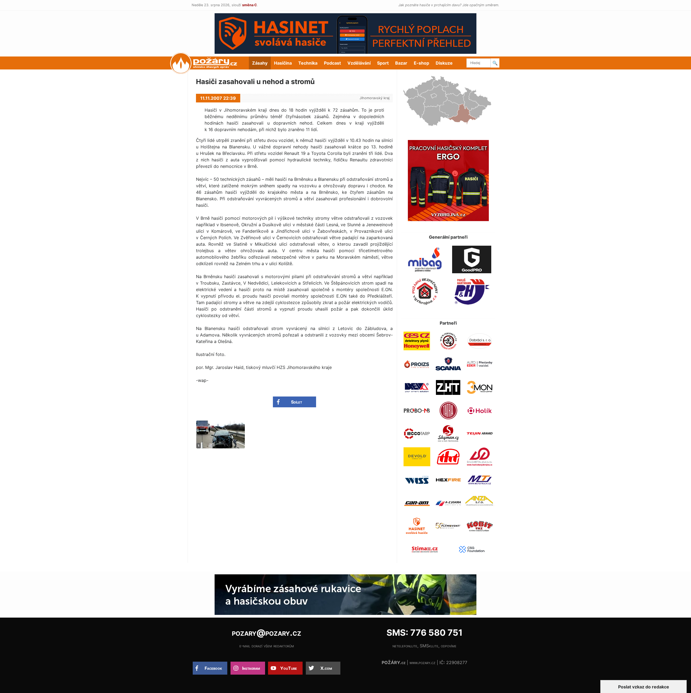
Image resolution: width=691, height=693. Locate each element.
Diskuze (444, 63)
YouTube (288, 668)
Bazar (401, 63)
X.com (326, 668)
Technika (307, 63)
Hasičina (283, 63)
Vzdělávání (359, 63)
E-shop (421, 63)
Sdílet (296, 402)
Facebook (213, 668)
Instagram (251, 668)
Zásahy (259, 63)
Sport (383, 63)
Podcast (332, 63)
